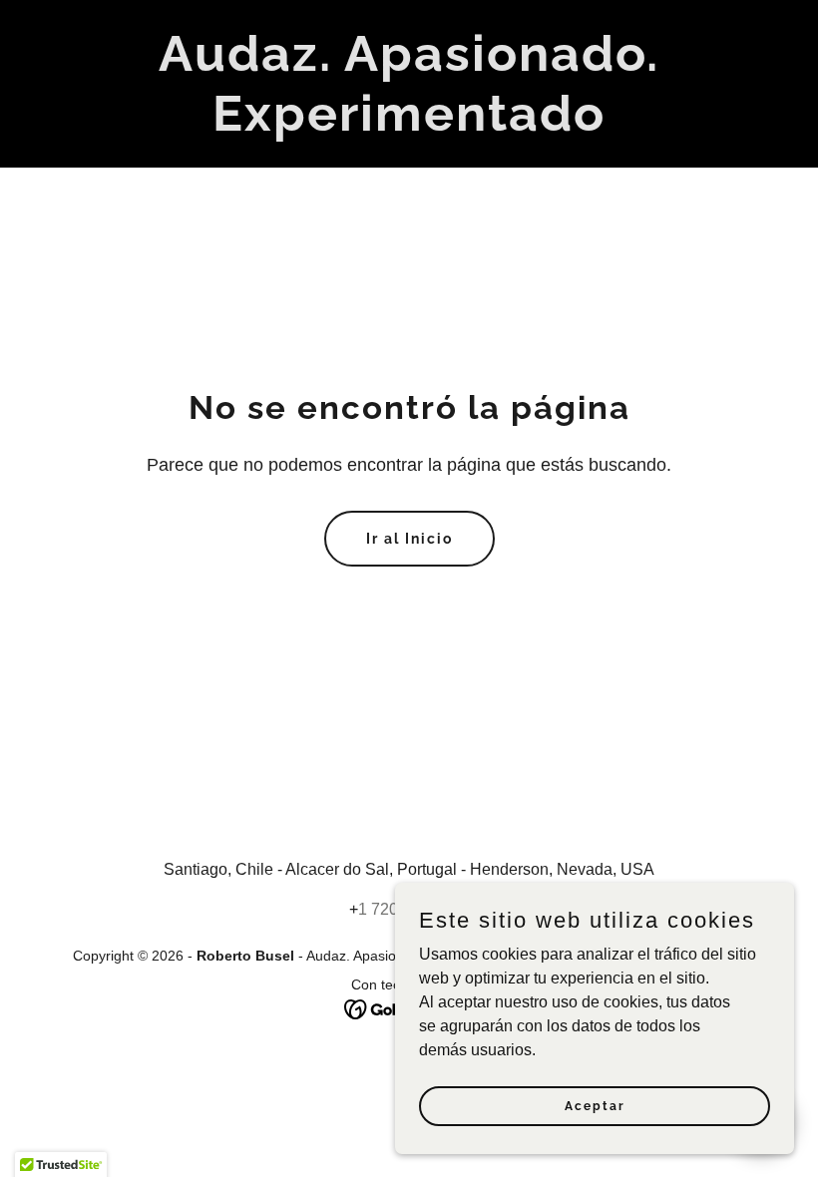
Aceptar (595, 1105)
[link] (409, 125)
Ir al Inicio (409, 539)
